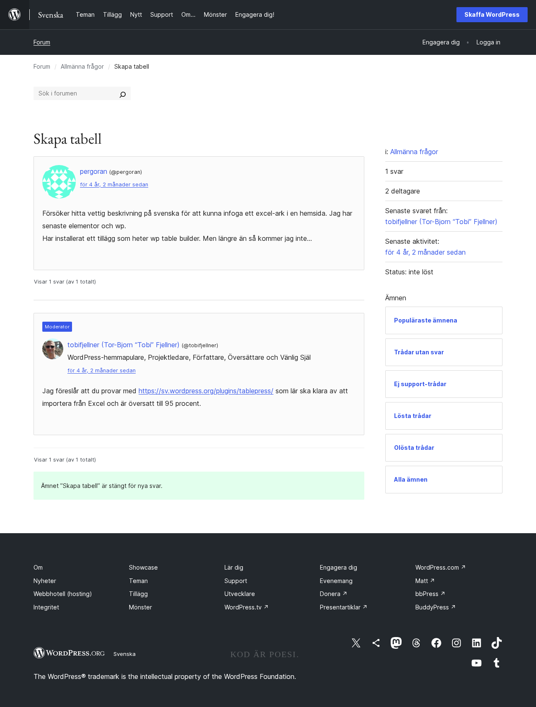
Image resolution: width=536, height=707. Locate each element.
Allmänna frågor (82, 66)
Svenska (124, 653)
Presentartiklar (344, 607)
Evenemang (336, 580)
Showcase (143, 567)
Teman (138, 580)
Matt (425, 580)
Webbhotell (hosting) (63, 593)
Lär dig (233, 567)
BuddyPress (435, 607)
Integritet (46, 607)
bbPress (430, 593)
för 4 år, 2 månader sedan (114, 184)
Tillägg (138, 593)
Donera (334, 593)
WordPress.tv (246, 607)
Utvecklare (239, 593)
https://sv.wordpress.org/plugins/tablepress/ (206, 391)
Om (38, 567)
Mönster (140, 607)
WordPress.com (440, 567)
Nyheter (45, 580)
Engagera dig (338, 567)
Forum (42, 42)
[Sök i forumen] (123, 93)
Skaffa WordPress (492, 14)
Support (235, 580)
